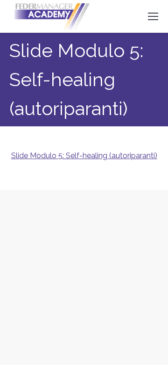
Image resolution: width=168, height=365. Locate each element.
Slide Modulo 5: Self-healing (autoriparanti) (84, 155)
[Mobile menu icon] (153, 16)
